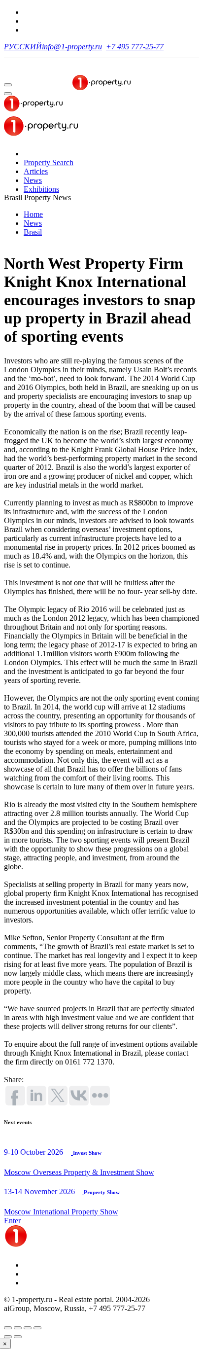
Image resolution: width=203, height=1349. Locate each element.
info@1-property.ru (72, 46)
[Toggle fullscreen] (28, 1327)
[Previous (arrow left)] (8, 1336)
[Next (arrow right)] (18, 1336)
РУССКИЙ (23, 46)
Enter (12, 1220)
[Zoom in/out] (37, 1327)
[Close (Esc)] (8, 1327)
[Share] (18, 1327)
